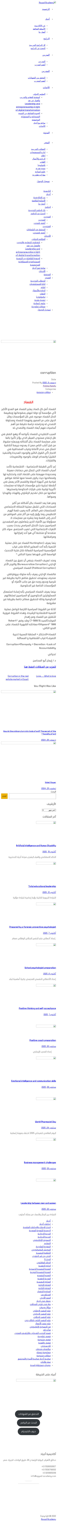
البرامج (46, 38)
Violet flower (50, 782)
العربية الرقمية (44, 1279)
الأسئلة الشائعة (39, 28)
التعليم (47, 1243)
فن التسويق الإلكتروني (40, 1327)
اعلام (43, 155)
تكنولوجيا (41, 165)
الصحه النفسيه (44, 1275)
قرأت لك (47, 1330)
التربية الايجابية (44, 1237)
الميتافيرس (46, 1295)
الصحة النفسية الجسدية (40, 1269)
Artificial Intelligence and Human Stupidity (36, 846)
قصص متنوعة (44, 1340)
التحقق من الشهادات (36, 77)
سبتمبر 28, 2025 (49, 1087)
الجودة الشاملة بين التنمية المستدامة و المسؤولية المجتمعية (29, 116)
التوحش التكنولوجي (41, 1250)
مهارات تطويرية (38, 174)
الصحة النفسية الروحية (40, 1272)
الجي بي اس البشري (41, 1256)
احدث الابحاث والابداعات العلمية (37, 1227)
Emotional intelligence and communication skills (33, 1081)
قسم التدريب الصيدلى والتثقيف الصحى (32, 1333)
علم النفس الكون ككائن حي (38, 1320)
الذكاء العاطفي (44, 1263)
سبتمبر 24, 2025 (48, 1128)
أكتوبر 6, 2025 (49, 974)
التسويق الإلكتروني (42, 1240)
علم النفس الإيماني (42, 1311)
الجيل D (47, 1259)
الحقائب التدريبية (38, 149)
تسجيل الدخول (43, 181)
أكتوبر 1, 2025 (50, 1015)
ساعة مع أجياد (39, 123)
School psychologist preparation (40, 968)
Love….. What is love (46, 676)
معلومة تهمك (44, 1352)
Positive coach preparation (43, 1040)
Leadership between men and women (38, 1203)
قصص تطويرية (44, 1336)
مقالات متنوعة (34, 338)
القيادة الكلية (44, 1288)
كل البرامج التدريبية (37, 45)
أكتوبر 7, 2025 (49, 933)
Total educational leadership (42, 886)
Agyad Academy (48, 1519)
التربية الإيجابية (44, 1234)
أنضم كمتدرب (39, 81)
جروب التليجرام (28, 1431)
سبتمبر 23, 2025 (49, 1168)
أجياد (47, 19)
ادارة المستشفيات (37, 152)
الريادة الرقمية (44, 1266)
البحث (53, 792)
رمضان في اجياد (43, 1301)
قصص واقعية (44, 1343)
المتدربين (46, 71)
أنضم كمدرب (40, 64)
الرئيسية (46, 9)
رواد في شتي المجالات (40, 1304)
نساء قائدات (46, 1362)
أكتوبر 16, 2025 (49, 852)
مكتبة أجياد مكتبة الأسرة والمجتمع (34, 1359)
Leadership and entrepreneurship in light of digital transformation (28, 106)
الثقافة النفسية (43, 1253)
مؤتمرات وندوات (43, 1349)
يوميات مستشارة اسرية (40, 1365)
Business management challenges (40, 1162)
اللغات (42, 162)
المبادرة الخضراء (44, 1291)
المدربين (46, 54)
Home (51, 338)
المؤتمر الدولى (39, 94)
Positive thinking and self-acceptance (37, 1008)
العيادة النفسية (44, 1282)
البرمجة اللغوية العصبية (40, 1231)
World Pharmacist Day (45, 1122)
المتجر (47, 142)
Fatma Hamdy (49, 386)
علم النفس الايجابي (42, 1314)
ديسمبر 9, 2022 (49, 383)
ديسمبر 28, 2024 (48, 740)
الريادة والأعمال (38, 158)
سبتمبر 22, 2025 (49, 1209)
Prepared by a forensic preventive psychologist (32, 927)
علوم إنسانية (40, 171)
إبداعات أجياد (45, 1224)
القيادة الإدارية (44, 1285)
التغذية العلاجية (43, 1247)
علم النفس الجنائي (42, 1317)
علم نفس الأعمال (43, 1324)
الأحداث (46, 87)
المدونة (46, 132)
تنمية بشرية (40, 168)
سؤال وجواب (45, 1308)
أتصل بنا (42, 32)
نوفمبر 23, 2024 (48, 788)
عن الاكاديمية (39, 25)
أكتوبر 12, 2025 (49, 892)
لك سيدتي (46, 1346)
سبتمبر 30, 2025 (49, 1046)
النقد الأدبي (45, 1298)
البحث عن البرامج (38, 48)
